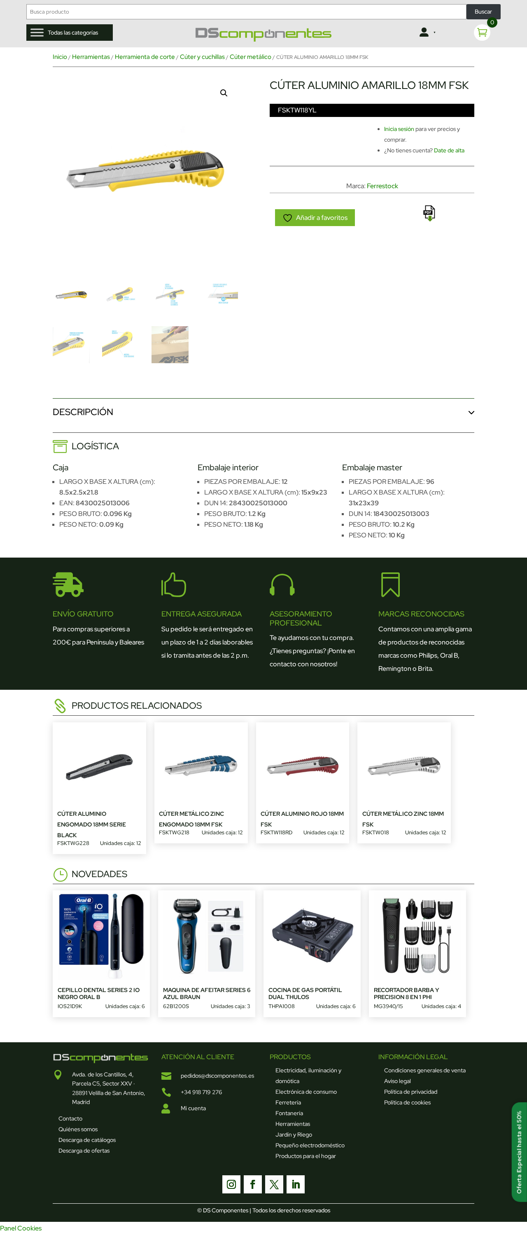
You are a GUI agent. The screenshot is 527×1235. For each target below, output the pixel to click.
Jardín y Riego (293, 1134)
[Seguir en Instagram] (231, 1184)
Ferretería (288, 1102)
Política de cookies (407, 1102)
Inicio (60, 57)
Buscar (483, 11)
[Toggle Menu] (37, 33)
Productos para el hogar (305, 1156)
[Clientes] (426, 32)
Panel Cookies (21, 1228)
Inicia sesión (399, 129)
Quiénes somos (78, 1129)
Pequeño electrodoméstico (310, 1145)
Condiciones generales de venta (425, 1070)
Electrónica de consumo (306, 1091)
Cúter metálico (250, 57)
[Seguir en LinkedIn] (296, 1184)
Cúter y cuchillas (202, 57)
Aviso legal (397, 1081)
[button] (224, 93)
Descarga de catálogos (87, 1140)
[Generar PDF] (429, 213)
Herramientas (91, 57)
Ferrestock (382, 186)
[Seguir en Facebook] (253, 1184)
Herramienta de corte (145, 57)
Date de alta (449, 150)
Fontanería (289, 1113)
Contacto (70, 1118)
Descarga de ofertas (84, 1150)
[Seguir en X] (274, 1184)
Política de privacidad (410, 1091)
